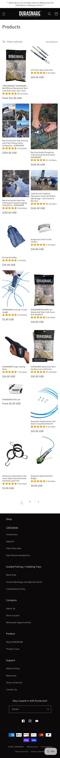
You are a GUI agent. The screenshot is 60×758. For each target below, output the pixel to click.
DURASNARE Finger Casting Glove (13, 367)
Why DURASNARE (14, 642)
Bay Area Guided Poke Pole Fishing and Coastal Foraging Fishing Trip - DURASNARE (14, 202)
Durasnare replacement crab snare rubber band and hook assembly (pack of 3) (14, 478)
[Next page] (38, 501)
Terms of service (21, 751)
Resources (11, 675)
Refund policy (32, 747)
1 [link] (21, 501)
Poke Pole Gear (13, 548)
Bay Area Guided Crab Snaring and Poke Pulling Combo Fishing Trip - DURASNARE (15, 142)
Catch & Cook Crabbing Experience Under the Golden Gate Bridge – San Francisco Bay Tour (43, 197)
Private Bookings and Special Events (24, 582)
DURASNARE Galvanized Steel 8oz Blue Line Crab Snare (43, 367)
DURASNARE (19, 747)
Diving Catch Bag (9, 257)
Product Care (12, 649)
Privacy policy (46, 747)
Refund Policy (13, 668)
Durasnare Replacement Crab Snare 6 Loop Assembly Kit (43, 422)
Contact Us (11, 689)
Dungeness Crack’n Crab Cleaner (41, 240)
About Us (10, 608)
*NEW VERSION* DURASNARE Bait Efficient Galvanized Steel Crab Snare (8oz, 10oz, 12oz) (15, 88)
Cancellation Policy (15, 589)
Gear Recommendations (18, 555)
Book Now (11, 574)
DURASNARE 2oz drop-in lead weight (14, 310)
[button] (3, 14)
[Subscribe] (47, 709)
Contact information (39, 751)
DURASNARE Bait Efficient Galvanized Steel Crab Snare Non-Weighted (43, 312)
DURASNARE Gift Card (11, 399)
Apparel (10, 541)
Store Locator (13, 615)
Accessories (12, 534)
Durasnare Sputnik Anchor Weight (42, 477)
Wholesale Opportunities (18, 622)
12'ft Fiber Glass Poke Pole (42, 70)
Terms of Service (14, 682)
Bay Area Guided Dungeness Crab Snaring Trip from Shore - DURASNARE (43, 154)
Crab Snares (12, 527)
